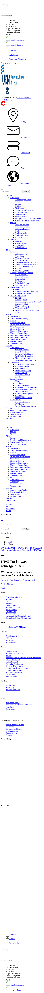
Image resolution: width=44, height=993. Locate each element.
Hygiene (18, 231)
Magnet (18, 298)
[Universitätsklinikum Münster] (22, 74)
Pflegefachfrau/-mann (23, 258)
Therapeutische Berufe (23, 398)
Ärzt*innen (19, 383)
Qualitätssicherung (22, 235)
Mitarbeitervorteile (22, 350)
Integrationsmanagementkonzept (27, 291)
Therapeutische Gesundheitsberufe (28, 218)
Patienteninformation (22, 229)
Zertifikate (19, 237)
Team (17, 289)
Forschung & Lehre (22, 385)
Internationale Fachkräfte (19, 287)
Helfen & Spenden (12, 662)
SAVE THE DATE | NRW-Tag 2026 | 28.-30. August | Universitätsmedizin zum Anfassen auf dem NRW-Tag (21, 549)
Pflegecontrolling (21, 304)
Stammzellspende (21, 243)
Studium (18, 268)
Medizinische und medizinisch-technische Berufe (26, 390)
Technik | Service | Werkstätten (26, 394)
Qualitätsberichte (21, 233)
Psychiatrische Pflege (23, 285)
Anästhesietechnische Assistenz (26, 262)
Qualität (13, 223)
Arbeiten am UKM (17, 348)
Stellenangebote (21, 254)
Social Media (10, 709)
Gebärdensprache (17, 40)
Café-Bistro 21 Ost (13, 660)
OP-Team (18, 281)
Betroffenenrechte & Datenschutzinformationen (23, 658)
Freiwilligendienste (22, 366)
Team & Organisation (18, 296)
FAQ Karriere (20, 404)
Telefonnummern (12, 731)
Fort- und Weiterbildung (24, 266)
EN (11, 525)
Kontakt (4, 588)
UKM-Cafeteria (11, 674)
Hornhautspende (21, 248)
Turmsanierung (11, 651)
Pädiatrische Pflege (22, 283)
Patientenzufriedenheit (23, 227)
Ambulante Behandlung (14, 654)
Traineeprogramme (22, 271)
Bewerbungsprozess (22, 402)
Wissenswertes (15, 400)
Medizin (9, 196)
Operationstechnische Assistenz (26, 264)
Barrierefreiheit (11, 733)
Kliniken (18, 202)
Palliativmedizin (21, 216)
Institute (18, 206)
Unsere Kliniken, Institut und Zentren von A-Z (18, 580)
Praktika (18, 377)
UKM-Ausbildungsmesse (24, 364)
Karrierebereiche (16, 379)
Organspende (20, 246)
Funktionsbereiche (22, 277)
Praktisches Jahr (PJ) (22, 375)
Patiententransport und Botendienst (28, 302)
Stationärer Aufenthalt (14, 672)
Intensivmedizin (21, 212)
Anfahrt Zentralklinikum (15, 725)
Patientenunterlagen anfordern (17, 668)
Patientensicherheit (22, 225)
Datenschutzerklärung (14, 729)
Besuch (8, 656)
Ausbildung (19, 256)
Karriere (13, 252)
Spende (13, 239)
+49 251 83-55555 (24, 98)
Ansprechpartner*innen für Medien (19, 705)
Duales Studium (21, 373)
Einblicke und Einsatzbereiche (21, 273)
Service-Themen (7, 584)
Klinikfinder (14, 198)
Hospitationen (20, 369)
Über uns (9, 408)
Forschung (9, 419)
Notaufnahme (20, 214)
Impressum (10, 727)
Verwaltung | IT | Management (26, 387)
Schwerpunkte (11, 642)
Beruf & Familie (21, 352)
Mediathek (9, 707)
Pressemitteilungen (12, 703)
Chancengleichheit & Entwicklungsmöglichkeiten (25, 359)
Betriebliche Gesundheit (24, 356)
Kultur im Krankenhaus (14, 666)
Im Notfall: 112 (6, 100)
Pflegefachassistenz (22, 260)
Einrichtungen (20, 208)
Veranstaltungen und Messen (25, 406)
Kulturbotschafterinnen (23, 293)
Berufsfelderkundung (23, 371)
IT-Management (21, 300)
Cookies (9, 735)
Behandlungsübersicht (23, 200)
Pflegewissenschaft (22, 308)
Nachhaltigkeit (11, 640)
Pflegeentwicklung (22, 306)
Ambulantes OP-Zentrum (24, 210)
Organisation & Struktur (14, 636)
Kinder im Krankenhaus (14, 664)
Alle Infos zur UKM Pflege (16, 627)
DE (7, 525)
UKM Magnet (11, 638)
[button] (8, 424)
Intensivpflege (20, 279)
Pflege (8, 250)
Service (8, 314)
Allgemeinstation (21, 275)
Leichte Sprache (16, 45)
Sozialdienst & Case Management (27, 221)
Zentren (18, 204)
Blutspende (19, 241)
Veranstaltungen (11, 676)
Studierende (19, 396)
